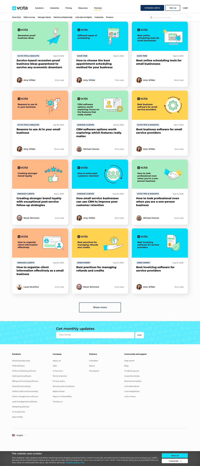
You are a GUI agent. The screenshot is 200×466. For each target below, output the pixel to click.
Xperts (92, 366)
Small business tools (21, 361)
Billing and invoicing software (25, 381)
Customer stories (132, 376)
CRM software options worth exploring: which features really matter (98, 133)
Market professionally (63, 17)
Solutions (39, 8)
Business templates (132, 381)
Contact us (57, 401)
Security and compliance (64, 386)
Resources (83, 8)
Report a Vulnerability (62, 396)
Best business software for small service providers (159, 131)
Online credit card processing (25, 391)
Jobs (55, 366)
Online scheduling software (24, 371)
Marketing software (20, 407)
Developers (94, 371)
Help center (129, 361)
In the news (58, 371)
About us (57, 361)
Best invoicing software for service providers (155, 269)
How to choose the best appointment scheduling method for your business (94, 64)
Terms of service (60, 376)
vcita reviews (130, 396)
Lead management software (24, 401)
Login (185, 8)
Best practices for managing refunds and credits (96, 269)
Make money (29, 17)
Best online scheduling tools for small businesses (159, 62)
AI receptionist (18, 412)
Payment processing (21, 386)
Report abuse (59, 391)
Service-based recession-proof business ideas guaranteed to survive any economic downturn (39, 64)
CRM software (18, 366)
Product (109, 17)
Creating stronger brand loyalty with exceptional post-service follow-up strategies (39, 202)
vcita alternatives (131, 386)
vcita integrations (132, 391)
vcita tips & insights (83, 17)
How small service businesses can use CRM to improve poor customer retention (97, 202)
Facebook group (131, 371)
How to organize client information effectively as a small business (40, 271)
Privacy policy (59, 381)
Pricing (68, 8)
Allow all (174, 455)
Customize (173, 461)
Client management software (25, 396)
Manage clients (44, 17)
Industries (54, 8)
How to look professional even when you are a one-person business (157, 202)
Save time (16, 17)
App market (17, 417)
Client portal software (21, 376)
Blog (126, 366)
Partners (98, 8)
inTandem (93, 361)
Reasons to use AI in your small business (38, 131)
